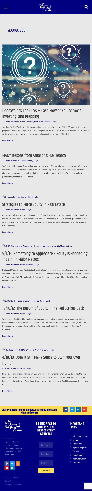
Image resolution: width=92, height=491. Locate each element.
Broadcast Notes (18, 122)
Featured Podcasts (42, 122)
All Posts (6, 122)
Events (76, 451)
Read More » (7, 140)
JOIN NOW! (46, 471)
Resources (77, 444)
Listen (75, 440)
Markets (29, 265)
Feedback (77, 455)
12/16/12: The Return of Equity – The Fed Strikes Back (43, 308)
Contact (76, 462)
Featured (29, 122)
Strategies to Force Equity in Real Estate (33, 204)
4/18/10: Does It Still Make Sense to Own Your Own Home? (41, 360)
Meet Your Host (80, 436)
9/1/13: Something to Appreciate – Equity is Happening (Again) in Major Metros (45, 256)
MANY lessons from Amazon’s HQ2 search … (35, 155)
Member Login (79, 459)
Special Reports (80, 447)
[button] (5, 7)
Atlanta (14, 161)
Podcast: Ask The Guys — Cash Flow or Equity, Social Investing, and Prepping (42, 113)
